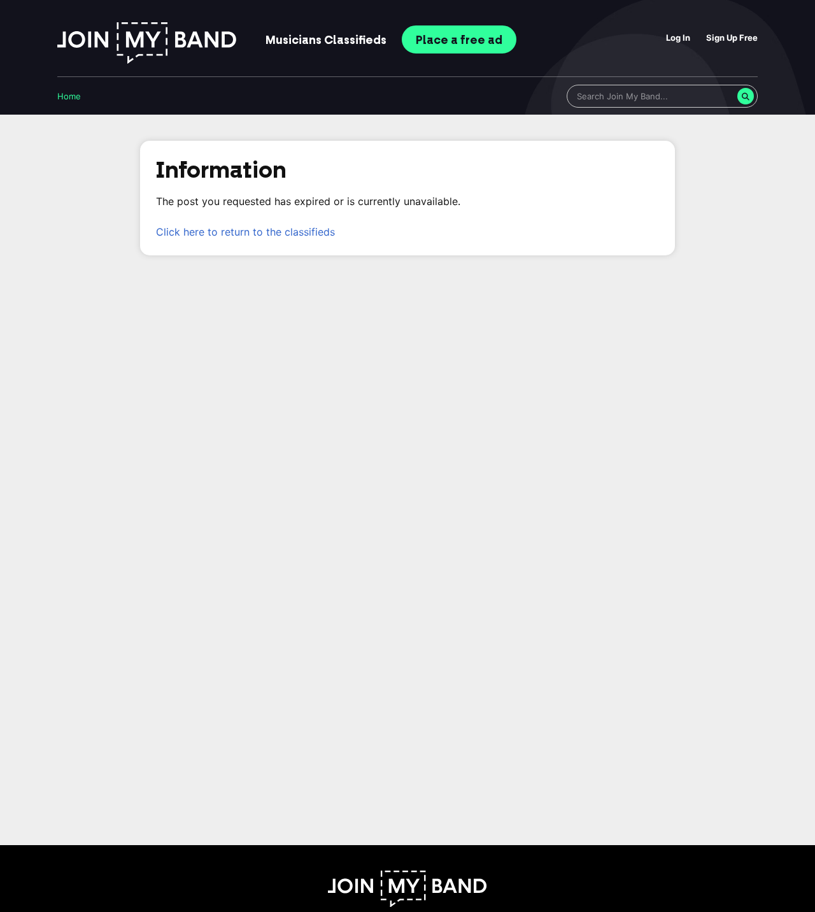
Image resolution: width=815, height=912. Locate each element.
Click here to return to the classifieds (245, 231)
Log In (678, 37)
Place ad (459, 40)
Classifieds (326, 40)
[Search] (745, 96)
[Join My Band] (407, 903)
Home (69, 96)
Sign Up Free (732, 37)
